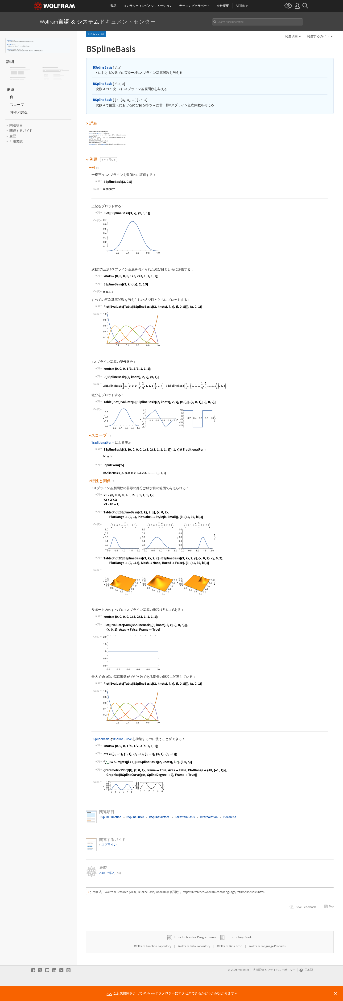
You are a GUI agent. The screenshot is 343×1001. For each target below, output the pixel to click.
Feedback (306, 907)
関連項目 (291, 36)
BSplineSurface (159, 817)
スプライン (109, 844)
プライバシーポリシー (281, 970)
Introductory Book (239, 937)
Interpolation (209, 817)
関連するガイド (318, 36)
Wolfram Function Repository (153, 946)
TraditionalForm (102, 443)
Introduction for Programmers (195, 937)
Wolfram (243, 970)
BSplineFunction (110, 817)
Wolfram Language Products (267, 946)
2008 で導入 (110, 873)
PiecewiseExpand (92, 144)
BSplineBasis (9, 40)
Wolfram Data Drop (230, 946)
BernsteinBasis (185, 817)
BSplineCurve (122, 739)
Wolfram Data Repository (194, 946)
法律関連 (258, 970)
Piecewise (229, 817)
